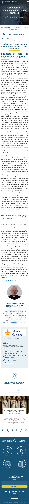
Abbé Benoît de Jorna (11, 17)
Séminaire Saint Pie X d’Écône (14, 322)
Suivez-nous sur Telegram (16, 34)
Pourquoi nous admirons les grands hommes (14, 411)
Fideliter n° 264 (11, 280)
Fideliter (22, 390)
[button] (28, 2)
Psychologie (14, 390)
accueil (3, 27)
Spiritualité (9, 27)
